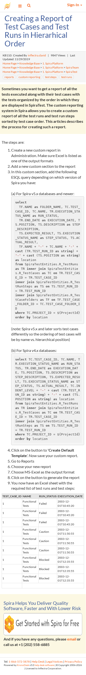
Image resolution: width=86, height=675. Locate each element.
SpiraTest (71, 72)
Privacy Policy (73, 661)
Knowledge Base (29, 63)
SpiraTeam (72, 67)
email (71, 639)
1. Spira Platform (52, 63)
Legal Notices (54, 661)
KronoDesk (23, 665)
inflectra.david (37, 55)
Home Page (10, 63)
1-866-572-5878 (19, 661)
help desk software (44, 665)
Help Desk (38, 661)
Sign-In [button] (73, 4)
